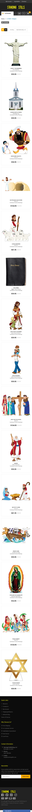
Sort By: (12, 29)
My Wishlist (17, 1)
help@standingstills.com (10, 757)
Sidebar (6, 22)
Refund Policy (6, 714)
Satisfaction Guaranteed (9, 731)
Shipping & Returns (7, 712)
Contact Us (5, 706)
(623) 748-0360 (7, 753)
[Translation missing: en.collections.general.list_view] (5, 29)
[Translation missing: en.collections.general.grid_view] (2, 29)
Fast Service (5, 733)
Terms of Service (5, 717)
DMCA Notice (4, 805)
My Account (5, 709)
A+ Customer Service (8, 728)
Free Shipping (6, 725)
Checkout (24, 1)
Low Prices (5, 736)
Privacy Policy (4, 803)
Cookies (21, 803)
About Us (5, 704)
